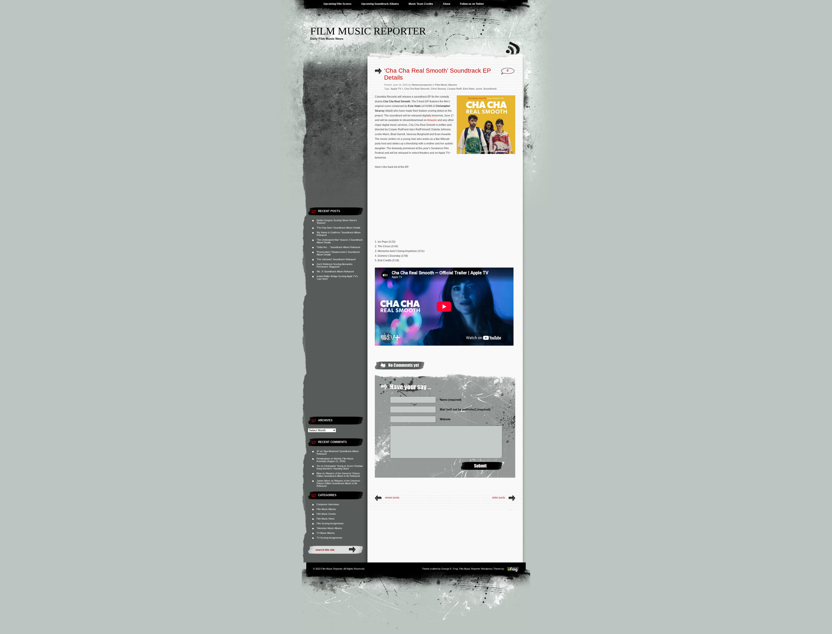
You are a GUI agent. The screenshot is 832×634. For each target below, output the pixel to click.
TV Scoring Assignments (329, 537)
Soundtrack (490, 88)
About (446, 3)
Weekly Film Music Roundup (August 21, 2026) (335, 459)
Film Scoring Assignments (330, 523)
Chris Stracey (438, 88)
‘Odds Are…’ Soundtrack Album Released (338, 247)
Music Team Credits (421, 3)
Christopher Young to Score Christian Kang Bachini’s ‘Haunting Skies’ (340, 467)
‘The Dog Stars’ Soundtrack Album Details (338, 227)
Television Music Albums (329, 528)
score (479, 88)
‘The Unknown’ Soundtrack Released (336, 259)
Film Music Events (326, 514)
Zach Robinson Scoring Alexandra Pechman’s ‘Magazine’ (334, 265)
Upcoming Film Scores (337, 3)
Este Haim (468, 88)
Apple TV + (397, 88)
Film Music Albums (326, 509)
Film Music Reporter (368, 31)
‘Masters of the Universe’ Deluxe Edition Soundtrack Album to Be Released (338, 474)
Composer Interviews (328, 504)
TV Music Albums (326, 533)
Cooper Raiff (454, 88)
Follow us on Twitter (472, 3)
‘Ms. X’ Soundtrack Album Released (335, 271)
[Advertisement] (337, 140)
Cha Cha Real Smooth (416, 88)
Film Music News (326, 518)
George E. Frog (449, 568)
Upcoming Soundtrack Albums (380, 3)
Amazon (432, 120)
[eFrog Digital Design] (513, 571)
